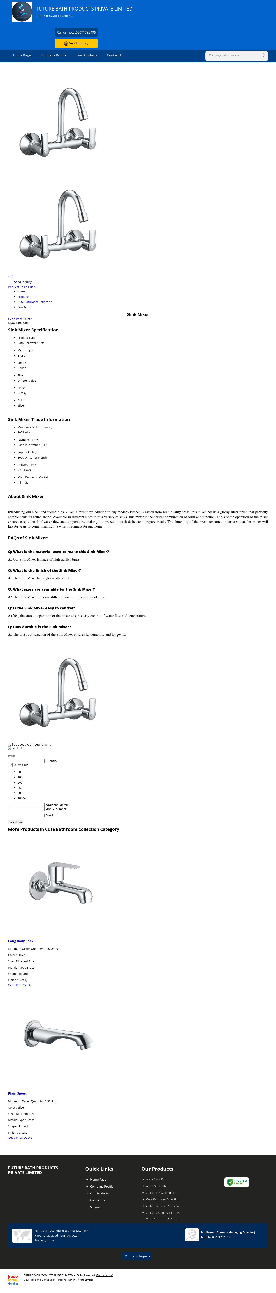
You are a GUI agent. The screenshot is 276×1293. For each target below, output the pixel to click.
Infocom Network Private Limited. (75, 1279)
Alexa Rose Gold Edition (161, 1193)
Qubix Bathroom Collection (163, 1206)
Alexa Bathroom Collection (163, 1213)
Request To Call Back (22, 287)
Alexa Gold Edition (157, 1186)
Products (23, 297)
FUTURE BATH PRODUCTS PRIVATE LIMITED (85, 11)
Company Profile (53, 55)
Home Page (22, 55)
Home (21, 291)
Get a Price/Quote (20, 319)
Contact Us (115, 55)
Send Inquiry (78, 43)
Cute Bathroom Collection (35, 302)
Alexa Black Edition (158, 1179)
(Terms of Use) (104, 1275)
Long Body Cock (20, 941)
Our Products (86, 55)
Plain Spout (17, 1093)
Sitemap (95, 1207)
